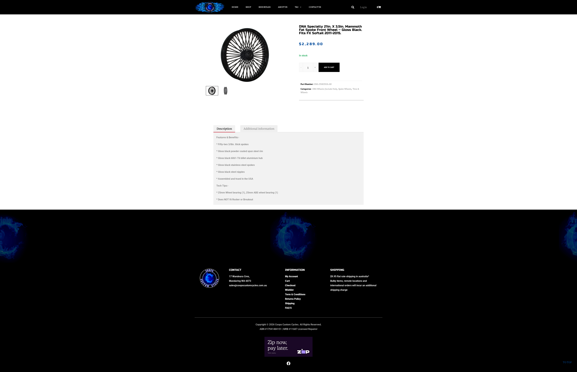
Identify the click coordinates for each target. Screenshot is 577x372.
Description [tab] (224, 128)
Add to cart (329, 67)
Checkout (290, 285)
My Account (291, 276)
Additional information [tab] (259, 128)
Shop (248, 7)
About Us (282, 7)
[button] (352, 7)
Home (235, 7)
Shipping (290, 303)
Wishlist (289, 289)
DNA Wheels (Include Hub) (324, 89)
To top (567, 362)
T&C (297, 7)
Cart (287, 280)
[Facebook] (288, 363)
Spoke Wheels (344, 89)
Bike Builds (264, 7)
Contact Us (315, 7)
